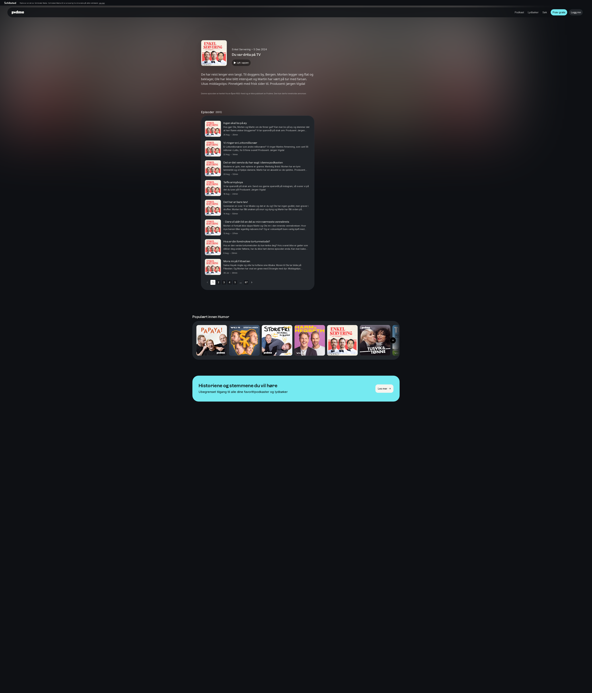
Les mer (102, 3)
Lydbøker (533, 12)
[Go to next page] (251, 282)
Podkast (519, 12)
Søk (544, 12)
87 (246, 282)
